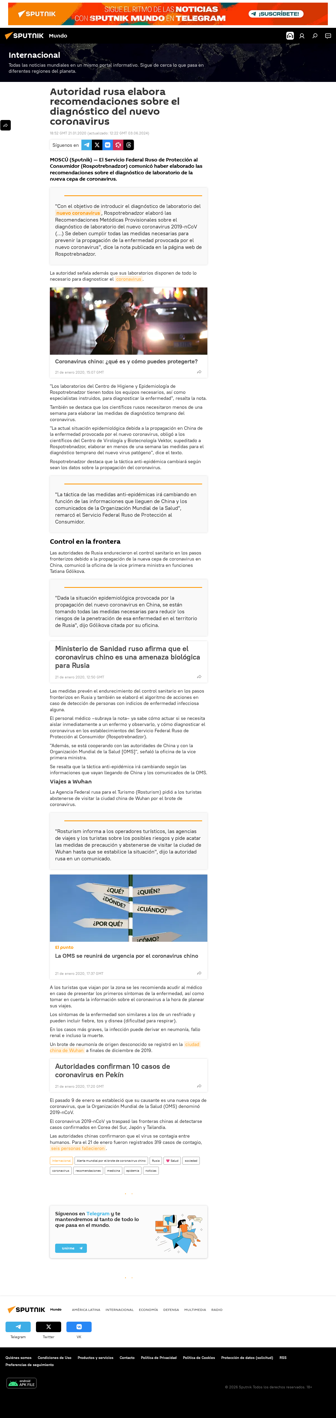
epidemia (132, 1171)
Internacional (61, 1161)
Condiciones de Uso (54, 1357)
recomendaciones (88, 1171)
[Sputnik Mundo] (26, 40)
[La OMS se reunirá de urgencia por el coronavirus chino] (128, 908)
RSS (283, 1357)
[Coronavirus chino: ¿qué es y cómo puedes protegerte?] (128, 321)
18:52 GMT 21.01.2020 (68, 133)
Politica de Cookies (199, 1357)
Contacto (127, 1357)
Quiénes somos (19, 1357)
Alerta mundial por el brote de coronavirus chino (111, 1161)
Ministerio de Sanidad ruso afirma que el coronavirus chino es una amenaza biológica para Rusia (127, 656)
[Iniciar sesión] (302, 35)
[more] (199, 372)
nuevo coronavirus (78, 213)
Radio (217, 1309)
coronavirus (128, 279)
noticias (150, 1171)
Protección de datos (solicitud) (247, 1357)
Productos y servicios (95, 1357)
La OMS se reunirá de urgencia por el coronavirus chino (126, 955)
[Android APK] (21, 1384)
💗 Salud (172, 1161)
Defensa (171, 1309)
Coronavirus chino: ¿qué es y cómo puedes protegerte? (126, 361)
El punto (64, 947)
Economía (148, 1309)
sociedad (191, 1161)
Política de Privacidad (159, 1357)
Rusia (156, 1161)
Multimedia (195, 1309)
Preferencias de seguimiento (30, 1364)
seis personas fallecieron (77, 1148)
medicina (113, 1171)
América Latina (86, 1309)
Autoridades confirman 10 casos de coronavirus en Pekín (112, 1070)
